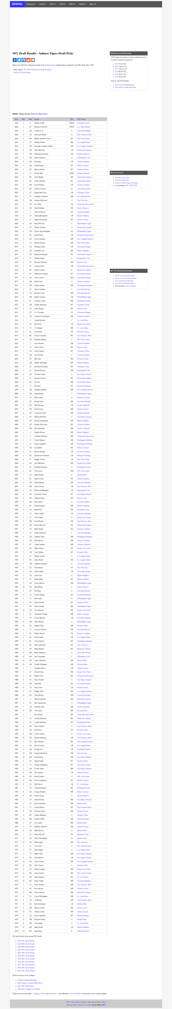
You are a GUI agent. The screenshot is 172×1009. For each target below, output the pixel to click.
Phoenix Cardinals (83, 633)
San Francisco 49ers (84, 336)
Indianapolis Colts (83, 158)
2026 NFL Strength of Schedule (29, 989)
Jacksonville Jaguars (84, 150)
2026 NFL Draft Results (22, 72)
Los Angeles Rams (83, 142)
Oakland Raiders (83, 363)
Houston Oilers (82, 552)
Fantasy (30, 4)
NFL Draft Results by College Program (37, 70)
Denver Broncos (83, 208)
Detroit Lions (82, 262)
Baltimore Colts (83, 834)
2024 (116, 66)
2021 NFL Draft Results (26, 953)
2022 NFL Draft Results (26, 950)
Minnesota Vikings (84, 270)
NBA (71, 4)
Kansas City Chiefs (84, 324)
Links (89, 1005)
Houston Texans (83, 169)
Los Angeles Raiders (84, 691)
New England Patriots (85, 239)
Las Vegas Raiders (83, 127)
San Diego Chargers (84, 374)
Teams (127, 286)
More (92, 4)
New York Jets (82, 200)
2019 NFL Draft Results (26, 959)
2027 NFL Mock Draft (26, 986)
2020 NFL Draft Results (26, 956)
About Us (81, 1005)
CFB (61, 4)
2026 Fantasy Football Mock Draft (30, 983)
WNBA (83, 1002)
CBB (89, 1002)
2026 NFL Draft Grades (122, 178)
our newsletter (76, 994)
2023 (116, 69)
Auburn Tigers (50, 65)
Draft (42, 4)
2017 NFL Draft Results (26, 965)
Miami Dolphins (83, 216)
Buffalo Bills (82, 475)
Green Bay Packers (84, 181)
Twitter (43, 994)
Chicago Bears (82, 664)
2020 (116, 77)
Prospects (133, 286)
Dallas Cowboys (83, 165)
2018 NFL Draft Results (26, 962)
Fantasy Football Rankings (27, 980)
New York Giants (83, 138)
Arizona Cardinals (83, 185)
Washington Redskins (84, 285)
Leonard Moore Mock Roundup (124, 283)
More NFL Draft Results (26, 971)
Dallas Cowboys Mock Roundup (125, 276)
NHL (99, 1002)
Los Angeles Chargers (85, 146)
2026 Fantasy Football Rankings (124, 85)
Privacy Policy (72, 1005)
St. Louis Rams (82, 320)
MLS (104, 1002)
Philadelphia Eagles (84, 223)
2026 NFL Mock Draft (38, 114)
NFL (52, 4)
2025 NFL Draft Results (26, 941)
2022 (116, 71)
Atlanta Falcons (82, 220)
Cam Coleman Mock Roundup (124, 281)
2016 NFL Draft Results (26, 968)
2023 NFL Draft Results (26, 947)
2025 (116, 64)
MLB (81, 4)
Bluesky (36, 994)
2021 (116, 74)
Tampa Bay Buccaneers (85, 204)
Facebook (52, 994)
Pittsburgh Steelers (84, 301)
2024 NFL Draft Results (26, 944)
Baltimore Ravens (83, 397)
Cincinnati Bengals (84, 131)
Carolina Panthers (83, 212)
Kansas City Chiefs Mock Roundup (125, 278)
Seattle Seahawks (83, 154)
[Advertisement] (86, 28)
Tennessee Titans (83, 123)
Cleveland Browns (83, 196)
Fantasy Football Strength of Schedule (126, 183)
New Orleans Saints (84, 135)
